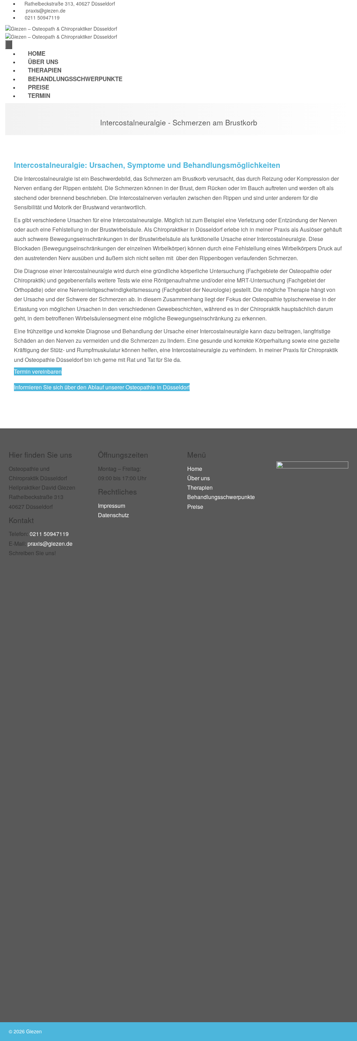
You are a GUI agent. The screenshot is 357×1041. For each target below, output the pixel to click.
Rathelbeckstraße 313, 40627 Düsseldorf (69, 3)
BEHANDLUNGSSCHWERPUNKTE (75, 79)
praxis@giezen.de (46, 10)
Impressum (111, 506)
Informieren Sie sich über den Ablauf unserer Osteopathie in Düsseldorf (102, 387)
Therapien (200, 487)
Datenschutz (113, 515)
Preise (195, 507)
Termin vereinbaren (38, 371)
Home (194, 469)
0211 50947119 (42, 17)
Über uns (198, 478)
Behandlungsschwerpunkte (221, 497)
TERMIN (39, 95)
